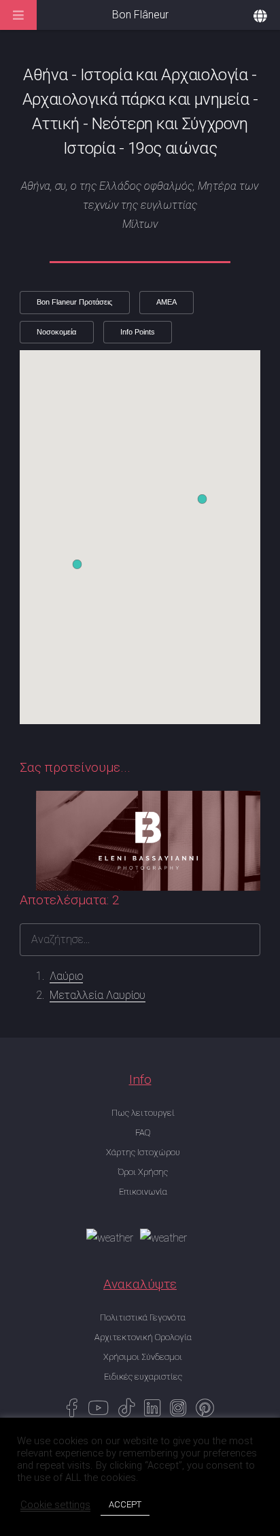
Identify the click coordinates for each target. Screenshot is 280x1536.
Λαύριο (66, 976)
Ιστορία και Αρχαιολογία (164, 74)
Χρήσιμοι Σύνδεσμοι (142, 1357)
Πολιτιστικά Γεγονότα (143, 1317)
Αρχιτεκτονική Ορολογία (143, 1337)
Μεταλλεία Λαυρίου (97, 995)
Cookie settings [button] (55, 1505)
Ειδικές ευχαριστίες (143, 1376)
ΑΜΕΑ (166, 302)
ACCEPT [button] (125, 1504)
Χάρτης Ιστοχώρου (143, 1152)
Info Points (137, 332)
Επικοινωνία (143, 1192)
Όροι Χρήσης (143, 1172)
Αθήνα (45, 74)
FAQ (142, 1132)
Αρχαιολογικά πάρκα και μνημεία (135, 99)
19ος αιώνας (172, 148)
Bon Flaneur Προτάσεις (74, 302)
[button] (202, 499)
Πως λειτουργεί (143, 1113)
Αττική (55, 123)
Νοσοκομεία (56, 332)
